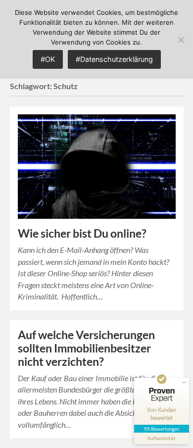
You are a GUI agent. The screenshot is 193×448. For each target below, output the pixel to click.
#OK (48, 59)
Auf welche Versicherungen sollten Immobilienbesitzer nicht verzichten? (86, 348)
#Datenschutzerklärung (114, 59)
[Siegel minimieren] (184, 383)
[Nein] (181, 40)
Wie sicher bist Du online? (82, 233)
